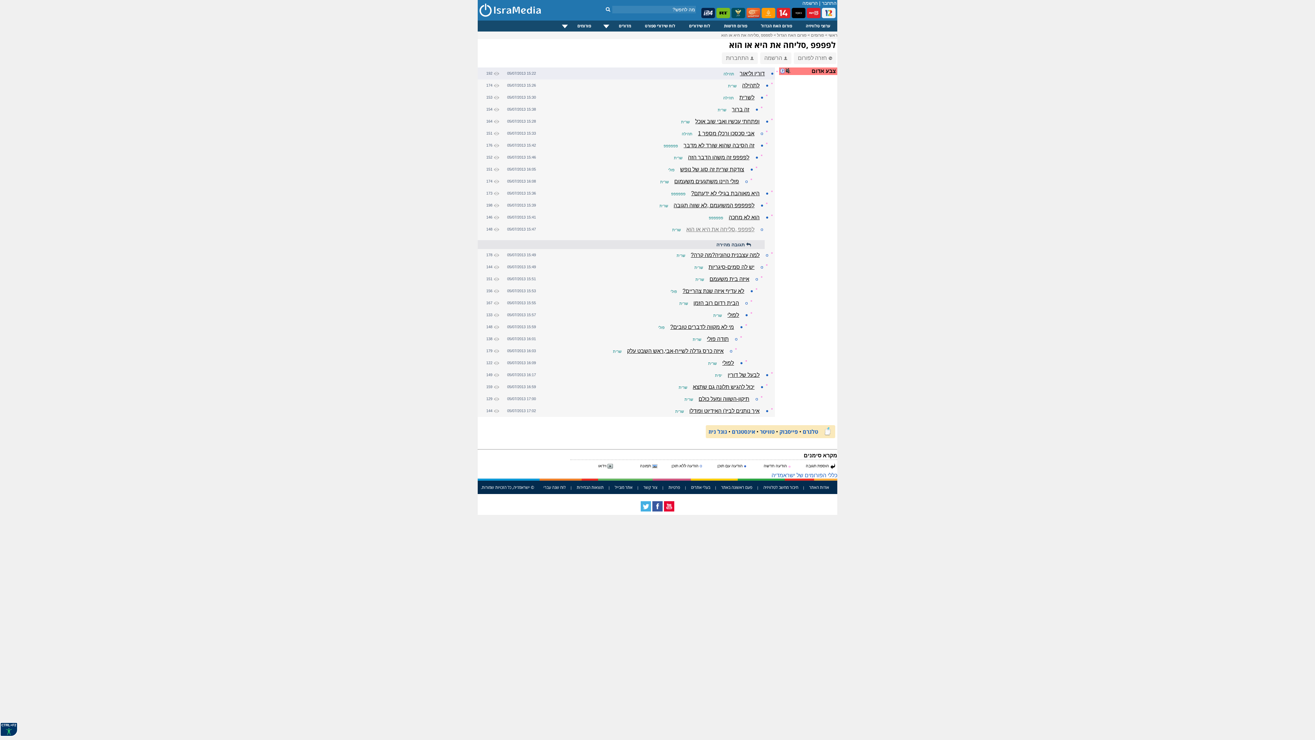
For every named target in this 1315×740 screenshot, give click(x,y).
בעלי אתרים (700, 487)
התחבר (829, 3)
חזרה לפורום (812, 58)
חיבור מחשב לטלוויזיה (780, 487)
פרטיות (674, 487)
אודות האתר (819, 487)
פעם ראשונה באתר (736, 487)
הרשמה (810, 3)
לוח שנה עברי (554, 487)
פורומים (584, 26)
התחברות (737, 58)
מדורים (625, 26)
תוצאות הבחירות (590, 487)
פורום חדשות (735, 26)
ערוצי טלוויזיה (818, 26)
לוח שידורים (699, 26)
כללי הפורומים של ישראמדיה (804, 475)
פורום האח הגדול (776, 26)
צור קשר (650, 487)
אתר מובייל (624, 487)
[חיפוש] (608, 9)
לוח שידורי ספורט (660, 26)
